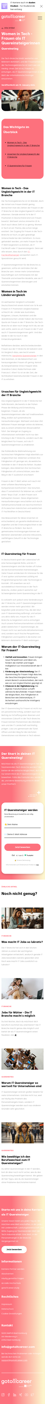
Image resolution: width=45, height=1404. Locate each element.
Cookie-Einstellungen (11, 1313)
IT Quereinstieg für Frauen (19, 166)
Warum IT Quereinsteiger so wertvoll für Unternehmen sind (21, 1084)
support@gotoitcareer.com (14, 1360)
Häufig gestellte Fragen (12, 1278)
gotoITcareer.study (10, 1288)
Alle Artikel (9, 28)
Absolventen (7, 1274)
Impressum (6, 1304)
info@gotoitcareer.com (18, 1347)
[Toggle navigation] (40, 18)
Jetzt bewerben (22, 847)
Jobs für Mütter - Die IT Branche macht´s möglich (18, 1014)
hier (37, 865)
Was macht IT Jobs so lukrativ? (22, 942)
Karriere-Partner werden (12, 1269)
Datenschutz (7, 1309)
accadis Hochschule (11, 1283)
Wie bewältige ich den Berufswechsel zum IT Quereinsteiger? (15, 1160)
